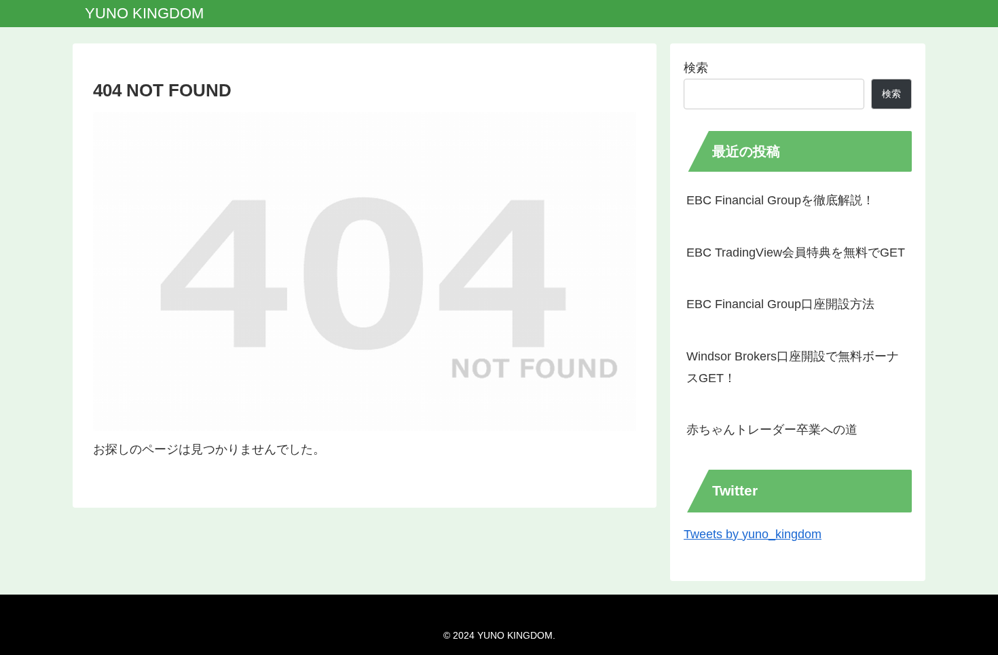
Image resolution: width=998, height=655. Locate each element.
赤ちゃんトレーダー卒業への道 (771, 429)
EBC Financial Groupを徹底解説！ (780, 200)
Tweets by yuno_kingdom (752, 534)
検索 (696, 68)
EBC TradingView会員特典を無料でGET (795, 252)
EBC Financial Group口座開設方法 (780, 304)
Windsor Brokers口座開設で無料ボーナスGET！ (792, 367)
